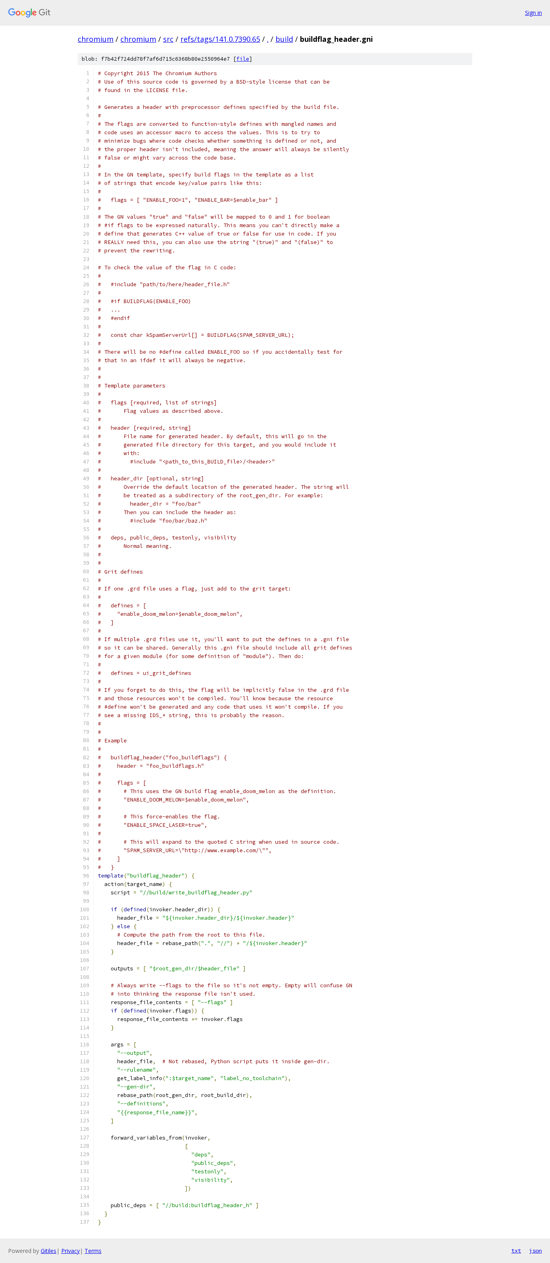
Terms (93, 1251)
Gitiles (48, 1251)
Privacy (70, 1251)
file (242, 58)
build (284, 39)
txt (516, 1250)
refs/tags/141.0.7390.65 (220, 39)
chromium (96, 39)
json (535, 1250)
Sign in (533, 12)
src (168, 39)
